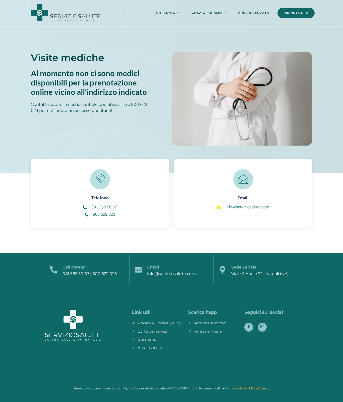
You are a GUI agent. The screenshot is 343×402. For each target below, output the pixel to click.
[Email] (138, 270)
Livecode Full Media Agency (249, 388)
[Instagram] (262, 327)
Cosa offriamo (207, 13)
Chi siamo (166, 13)
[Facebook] (248, 327)
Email (153, 267)
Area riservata (253, 13)
